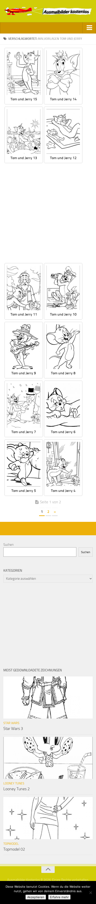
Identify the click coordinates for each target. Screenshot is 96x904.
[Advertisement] (48, 213)
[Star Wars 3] (48, 697)
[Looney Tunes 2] (48, 758)
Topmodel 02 (14, 849)
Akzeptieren (35, 897)
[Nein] (90, 892)
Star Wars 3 (13, 728)
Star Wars (11, 723)
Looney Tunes (13, 783)
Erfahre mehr (59, 897)
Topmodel (11, 844)
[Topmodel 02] (48, 818)
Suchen (8, 545)
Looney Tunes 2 (16, 788)
